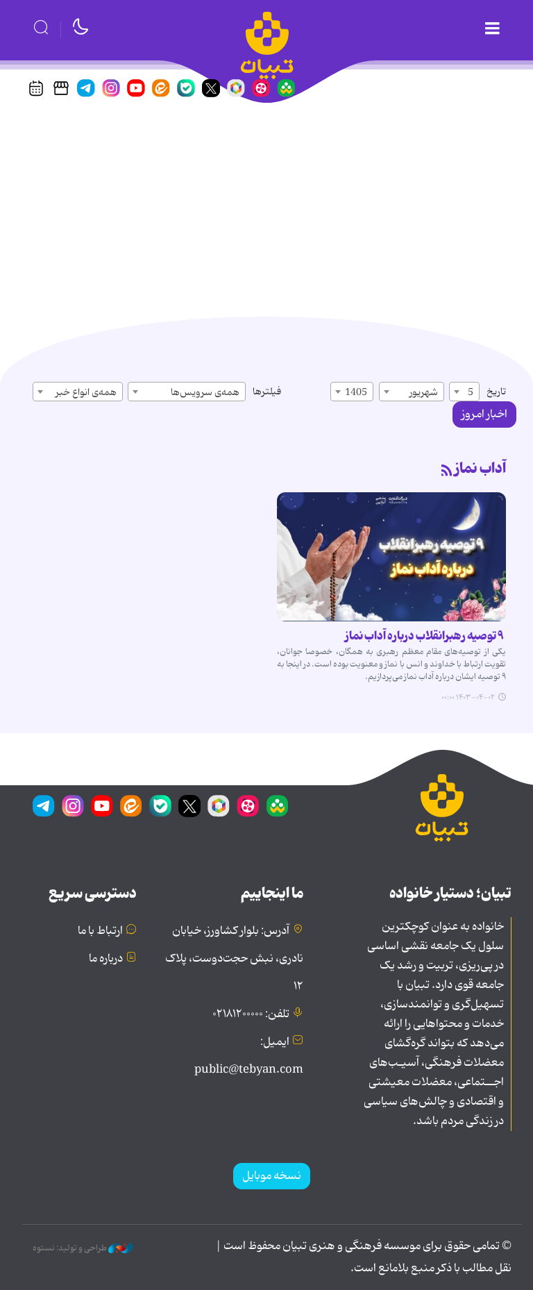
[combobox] (464, 391)
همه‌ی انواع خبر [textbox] (86, 392)
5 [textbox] (470, 392)
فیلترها (267, 391)
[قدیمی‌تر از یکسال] (391, 556)
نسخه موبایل (271, 1176)
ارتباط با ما (100, 931)
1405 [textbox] (356, 392)
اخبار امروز (484, 414)
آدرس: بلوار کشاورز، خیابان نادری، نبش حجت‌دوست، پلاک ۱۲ (234, 959)
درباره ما (106, 959)
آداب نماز (480, 468)
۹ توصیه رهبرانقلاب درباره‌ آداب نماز (425, 636)
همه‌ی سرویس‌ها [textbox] (205, 392)
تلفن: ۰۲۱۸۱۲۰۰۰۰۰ (250, 1014)
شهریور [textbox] (423, 392)
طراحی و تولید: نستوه (70, 1248)
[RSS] (447, 471)
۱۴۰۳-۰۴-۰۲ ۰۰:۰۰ (468, 698)
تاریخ (496, 391)
